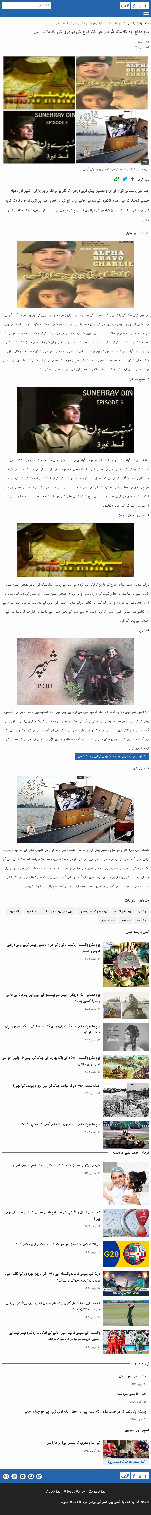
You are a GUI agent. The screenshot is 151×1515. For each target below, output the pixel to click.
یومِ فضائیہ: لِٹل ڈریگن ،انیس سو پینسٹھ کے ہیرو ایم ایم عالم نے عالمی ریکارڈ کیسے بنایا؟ (53, 998)
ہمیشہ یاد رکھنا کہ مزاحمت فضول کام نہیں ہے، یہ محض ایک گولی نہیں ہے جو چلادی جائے (85, 1411)
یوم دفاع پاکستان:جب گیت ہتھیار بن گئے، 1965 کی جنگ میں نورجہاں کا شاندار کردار (52, 1029)
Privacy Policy (74, 1491)
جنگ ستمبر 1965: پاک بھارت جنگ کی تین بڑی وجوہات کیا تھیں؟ (56, 1085)
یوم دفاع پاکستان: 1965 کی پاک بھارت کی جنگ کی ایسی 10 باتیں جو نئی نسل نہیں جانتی (51, 1061)
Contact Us (97, 1491)
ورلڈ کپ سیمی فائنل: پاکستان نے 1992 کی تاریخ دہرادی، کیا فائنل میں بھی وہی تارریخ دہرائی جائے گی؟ (52, 1277)
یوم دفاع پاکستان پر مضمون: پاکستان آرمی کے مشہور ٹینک (60, 1124)
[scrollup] (5, 1510)
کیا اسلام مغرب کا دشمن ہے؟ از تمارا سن (73, 1443)
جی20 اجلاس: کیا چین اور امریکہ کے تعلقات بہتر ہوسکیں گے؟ (58, 1244)
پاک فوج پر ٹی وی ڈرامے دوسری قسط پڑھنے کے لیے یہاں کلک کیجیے (112, 756)
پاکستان (131, 23)
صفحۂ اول (144, 23)
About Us (53, 1491)
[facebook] (132, 179)
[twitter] (125, 179)
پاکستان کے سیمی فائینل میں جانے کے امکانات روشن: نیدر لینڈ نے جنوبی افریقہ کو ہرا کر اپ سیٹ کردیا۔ (54, 1336)
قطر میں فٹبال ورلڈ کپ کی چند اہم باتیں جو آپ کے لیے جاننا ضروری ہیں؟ (53, 1216)
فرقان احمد (143, 42)
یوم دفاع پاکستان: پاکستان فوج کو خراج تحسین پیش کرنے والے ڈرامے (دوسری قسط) (53, 948)
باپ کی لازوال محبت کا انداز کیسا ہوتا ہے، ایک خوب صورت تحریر (56, 1165)
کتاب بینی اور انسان (132, 1376)
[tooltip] (116, 179)
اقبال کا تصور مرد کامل (131, 1394)
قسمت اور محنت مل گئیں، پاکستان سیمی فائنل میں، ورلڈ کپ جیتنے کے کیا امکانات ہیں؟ (53, 1306)
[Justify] (47, 5)
